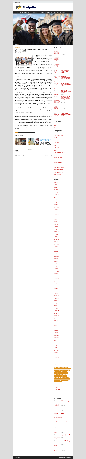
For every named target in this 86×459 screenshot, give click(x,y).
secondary (65, 377)
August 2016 (56, 340)
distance (63, 371)
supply (33, 132)
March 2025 (56, 206)
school (59, 377)
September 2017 (56, 318)
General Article (56, 142)
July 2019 (55, 283)
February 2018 (56, 310)
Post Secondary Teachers (58, 162)
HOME (17, 12)
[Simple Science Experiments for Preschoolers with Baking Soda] (57, 57)
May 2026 (55, 185)
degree (68, 370)
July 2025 (55, 199)
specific (55, 378)
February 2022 (56, 244)
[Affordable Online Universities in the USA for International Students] (57, 63)
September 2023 (56, 231)
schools (62, 377)
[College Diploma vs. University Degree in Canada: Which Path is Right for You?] (57, 76)
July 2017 (55, 322)
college (59, 370)
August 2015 (56, 360)
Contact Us (56, 387)
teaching (59, 380)
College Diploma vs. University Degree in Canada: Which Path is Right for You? (66, 77)
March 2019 (56, 290)
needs (58, 374)
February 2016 (56, 350)
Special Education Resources (58, 169)
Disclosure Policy (57, 389)
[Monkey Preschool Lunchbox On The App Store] (57, 434)
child (59, 368)
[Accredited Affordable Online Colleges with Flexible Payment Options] (33, 141)
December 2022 (56, 239)
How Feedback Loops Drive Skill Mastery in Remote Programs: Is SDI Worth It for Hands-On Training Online (65, 98)
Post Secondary (56, 155)
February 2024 (56, 226)
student (58, 378)
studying (65, 378)
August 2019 (56, 281)
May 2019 (55, 286)
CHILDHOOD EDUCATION (24, 12)
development (59, 371)
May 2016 (55, 345)
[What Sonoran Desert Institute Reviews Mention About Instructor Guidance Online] (57, 400)
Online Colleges (17, 47)
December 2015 (56, 354)
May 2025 (55, 202)
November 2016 (56, 335)
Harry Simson (25, 52)
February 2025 (56, 207)
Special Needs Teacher (57, 174)
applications (62, 367)
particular (64, 374)
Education (55, 137)
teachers (55, 380)
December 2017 (56, 313)
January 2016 (56, 352)
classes (69, 368)
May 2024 (55, 221)
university (59, 381)
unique (67, 380)
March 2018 (56, 308)
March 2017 (56, 328)
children (66, 368)
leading (55, 374)
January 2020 (56, 273)
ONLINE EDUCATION (34, 12)
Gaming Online (56, 140)
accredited (58, 367)
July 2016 (55, 342)
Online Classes (56, 145)
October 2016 (56, 337)
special (69, 377)
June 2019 (55, 285)
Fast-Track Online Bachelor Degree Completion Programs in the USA (66, 84)
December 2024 (56, 211)
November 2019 (56, 276)
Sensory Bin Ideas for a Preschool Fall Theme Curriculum (65, 71)
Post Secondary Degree (58, 157)
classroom (55, 370)
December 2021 (56, 248)
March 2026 (56, 189)
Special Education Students (58, 172)
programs (55, 377)
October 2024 (56, 214)
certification (56, 368)
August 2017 (56, 320)
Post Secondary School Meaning (59, 160)
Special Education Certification (59, 167)
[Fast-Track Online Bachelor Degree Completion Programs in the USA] (57, 83)
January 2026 (56, 192)
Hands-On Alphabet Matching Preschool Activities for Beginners (66, 91)
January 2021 (56, 253)
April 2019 (56, 288)
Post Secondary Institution (58, 159)
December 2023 (56, 229)
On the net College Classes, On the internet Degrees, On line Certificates (65, 441)
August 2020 (56, 261)
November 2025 (56, 194)
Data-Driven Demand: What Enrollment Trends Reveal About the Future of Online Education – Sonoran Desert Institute (20, 148)
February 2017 (56, 330)
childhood (62, 368)
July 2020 (55, 263)
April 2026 (56, 187)
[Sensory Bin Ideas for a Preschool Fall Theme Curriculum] (57, 70)
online (27, 132)
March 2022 (56, 243)
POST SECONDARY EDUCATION (46, 12)
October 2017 (56, 317)
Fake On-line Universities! (58, 417)
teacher (68, 378)
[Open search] (70, 12)
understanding (63, 380)
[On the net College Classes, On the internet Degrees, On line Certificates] (57, 440)
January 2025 (56, 209)
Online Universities (57, 154)
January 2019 (56, 293)
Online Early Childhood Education (59, 152)
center (66, 367)
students (30, 132)
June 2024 (55, 219)
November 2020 (56, 256)
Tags (55, 127)
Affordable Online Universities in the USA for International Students (65, 64)
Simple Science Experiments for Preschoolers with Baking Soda (65, 58)
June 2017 (55, 323)
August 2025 (56, 197)
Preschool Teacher (57, 165)
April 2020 (56, 268)
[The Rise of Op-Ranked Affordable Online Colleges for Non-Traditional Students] (46, 139)
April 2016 (56, 347)
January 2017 (56, 332)
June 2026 (55, 184)
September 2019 (56, 280)
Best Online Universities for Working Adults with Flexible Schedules (66, 114)
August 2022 (56, 241)
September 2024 (56, 216)
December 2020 (56, 254)
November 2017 (56, 315)
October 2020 (56, 258)
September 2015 (56, 359)
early (66, 371)
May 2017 (55, 325)
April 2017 (56, 327)
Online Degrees (56, 150)
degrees (55, 371)
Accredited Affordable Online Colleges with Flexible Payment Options (33, 147)
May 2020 (55, 266)
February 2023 (56, 236)
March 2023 (56, 234)
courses (65, 370)
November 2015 (56, 355)
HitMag (69, 457)
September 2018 (56, 300)
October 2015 (56, 357)
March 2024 (56, 224)
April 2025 (56, 204)
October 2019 (56, 278)
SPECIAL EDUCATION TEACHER (59, 12)
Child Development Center (58, 135)
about (55, 367)
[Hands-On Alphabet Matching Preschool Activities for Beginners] (57, 90)
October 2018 (56, 298)
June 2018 (55, 303)
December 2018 (56, 295)
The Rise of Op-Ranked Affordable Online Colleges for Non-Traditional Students (45, 143)
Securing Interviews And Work (59, 413)
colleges (20, 132)
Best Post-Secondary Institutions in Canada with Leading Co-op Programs (65, 106)
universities (55, 381)
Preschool (55, 164)
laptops (23, 132)
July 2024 (55, 217)
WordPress (65, 457)
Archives (55, 125)
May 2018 (55, 305)
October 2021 (56, 249)
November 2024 (56, 212)
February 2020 (56, 271)
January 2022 (56, 246)
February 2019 (56, 291)
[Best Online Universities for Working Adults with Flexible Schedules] (57, 113)
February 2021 (56, 251)
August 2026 (56, 182)
